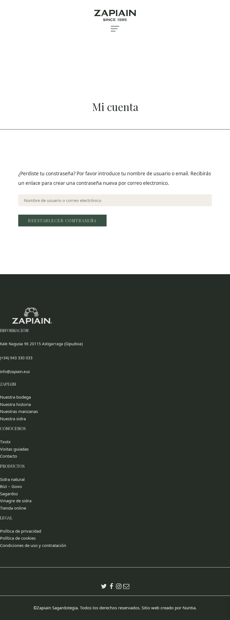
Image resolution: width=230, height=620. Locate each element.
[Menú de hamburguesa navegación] (115, 33)
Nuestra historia (15, 404)
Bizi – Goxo (11, 486)
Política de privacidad (20, 531)
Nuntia (189, 607)
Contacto (8, 456)
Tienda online (13, 508)
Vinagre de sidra (15, 500)
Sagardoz (9, 493)
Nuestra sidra (13, 418)
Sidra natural (12, 479)
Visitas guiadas (14, 449)
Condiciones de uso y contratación (33, 545)
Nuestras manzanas (19, 411)
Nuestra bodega (15, 397)
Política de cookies (18, 538)
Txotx (5, 441)
